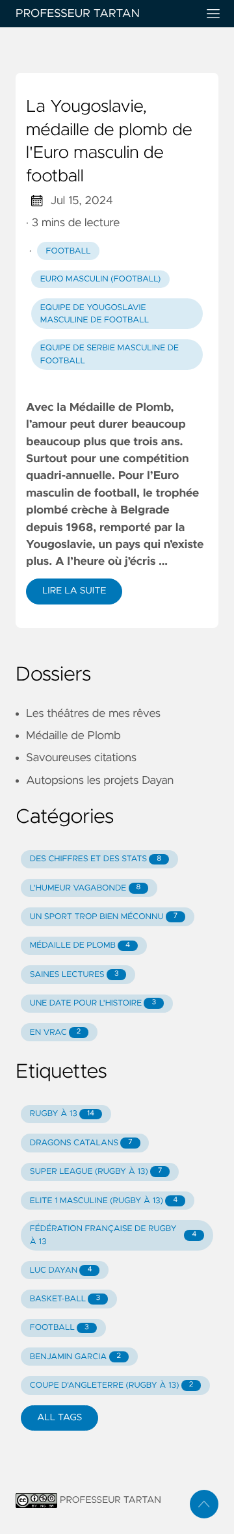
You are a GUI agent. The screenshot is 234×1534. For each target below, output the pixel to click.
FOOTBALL (59, 1327)
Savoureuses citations (81, 758)
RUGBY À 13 (62, 1114)
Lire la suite (74, 590)
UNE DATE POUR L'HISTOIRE (93, 1003)
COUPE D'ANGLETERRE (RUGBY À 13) (111, 1385)
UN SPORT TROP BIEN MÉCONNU (103, 917)
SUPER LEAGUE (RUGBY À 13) (96, 1171)
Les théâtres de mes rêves (93, 714)
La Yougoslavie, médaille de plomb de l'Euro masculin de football (109, 142)
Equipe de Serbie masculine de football (109, 354)
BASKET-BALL (65, 1299)
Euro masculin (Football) (100, 279)
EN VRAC (55, 1032)
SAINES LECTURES (74, 974)
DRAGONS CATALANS (81, 1143)
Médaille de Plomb (73, 736)
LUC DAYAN (61, 1270)
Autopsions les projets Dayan (100, 780)
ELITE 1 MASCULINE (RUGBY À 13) (104, 1201)
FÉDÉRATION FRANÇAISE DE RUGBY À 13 (113, 1235)
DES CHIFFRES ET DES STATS (95, 859)
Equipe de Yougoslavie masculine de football (94, 314)
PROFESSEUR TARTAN (78, 14)
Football (68, 251)
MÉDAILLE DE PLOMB (80, 945)
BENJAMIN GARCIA (75, 1357)
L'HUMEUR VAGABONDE (85, 888)
